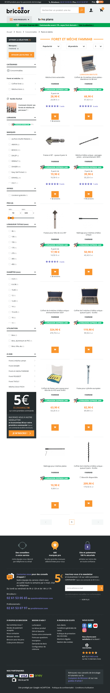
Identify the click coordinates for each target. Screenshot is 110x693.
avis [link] (92, 656)
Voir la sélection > (86, 25)
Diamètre (13, 272)
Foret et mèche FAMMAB (19, 371)
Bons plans (45, 19)
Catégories (12, 64)
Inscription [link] (36, 640)
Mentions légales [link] (63, 639)
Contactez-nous (24, 574)
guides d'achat (75, 681)
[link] (101, 10)
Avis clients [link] (61, 625)
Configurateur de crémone (39, 647)
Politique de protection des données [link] (66, 634)
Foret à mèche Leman (17, 360)
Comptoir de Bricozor (78, 678)
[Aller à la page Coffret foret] (34, 83)
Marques (11, 132)
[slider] (9, 218)
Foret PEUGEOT (15, 376)
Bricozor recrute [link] (13, 636)
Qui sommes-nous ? (15, 625)
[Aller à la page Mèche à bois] (34, 89)
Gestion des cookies (65, 642)
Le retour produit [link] (39, 628)
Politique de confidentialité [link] (63, 687)
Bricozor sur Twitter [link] (90, 626)
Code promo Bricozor (15, 642)
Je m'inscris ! (20, 433)
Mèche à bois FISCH (16, 386)
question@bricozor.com (42, 598)
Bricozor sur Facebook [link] (84, 626)
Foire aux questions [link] (40, 637)
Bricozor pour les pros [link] (15, 639)
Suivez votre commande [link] (41, 634)
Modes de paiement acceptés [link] (15, 629)
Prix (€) (10, 203)
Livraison (11, 117)
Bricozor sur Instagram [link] (84, 630)
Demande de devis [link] (39, 643)
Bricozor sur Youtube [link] (95, 626)
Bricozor (21, 10)
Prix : (94, 2)
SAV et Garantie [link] (38, 631)
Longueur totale (17, 224)
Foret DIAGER (14, 366)
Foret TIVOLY (14, 381)
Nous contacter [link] (13, 633)
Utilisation (12, 328)
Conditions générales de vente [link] (66, 629)
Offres (10, 188)
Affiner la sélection (20, 40)
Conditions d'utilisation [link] (84, 687)
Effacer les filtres (20, 55)
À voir (9, 354)
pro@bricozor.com (39, 608)
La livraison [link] (36, 625)
